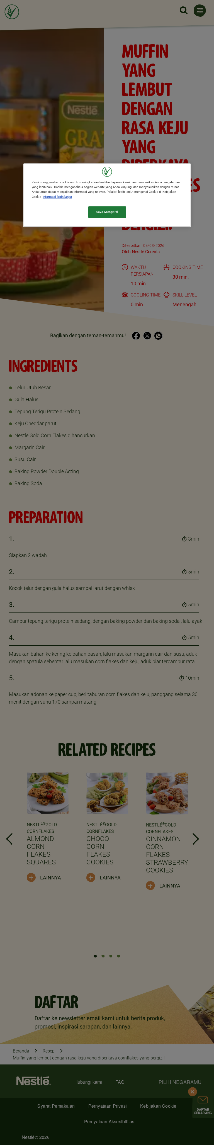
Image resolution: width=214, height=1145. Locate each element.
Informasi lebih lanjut (57, 197)
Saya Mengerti (107, 212)
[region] (107, 195)
